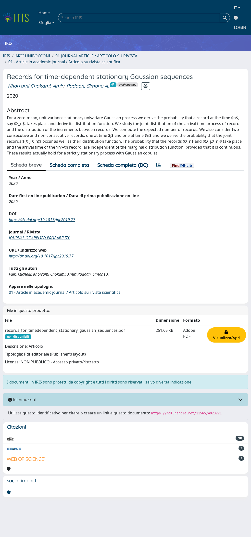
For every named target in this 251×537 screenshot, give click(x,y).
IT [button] (235, 8)
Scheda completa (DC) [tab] (122, 165)
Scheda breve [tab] (26, 165)
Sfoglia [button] (44, 22)
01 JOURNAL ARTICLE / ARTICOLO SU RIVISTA (96, 56)
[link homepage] (18, 17)
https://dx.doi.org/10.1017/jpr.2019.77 (42, 219)
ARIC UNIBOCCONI (32, 56)
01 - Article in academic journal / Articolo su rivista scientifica (64, 61)
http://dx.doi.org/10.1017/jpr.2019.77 (41, 256)
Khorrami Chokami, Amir (35, 86)
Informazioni (24, 399)
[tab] (158, 165)
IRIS (6, 56)
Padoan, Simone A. (87, 86)
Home (44, 12)
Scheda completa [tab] (69, 165)
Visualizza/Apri (226, 335)
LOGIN (240, 27)
